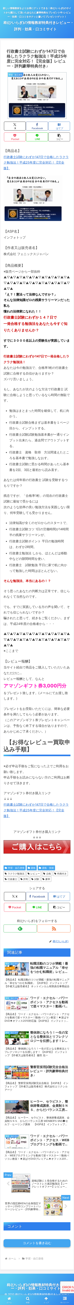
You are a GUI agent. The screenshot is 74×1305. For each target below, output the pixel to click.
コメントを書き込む (37, 1243)
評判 (25, 879)
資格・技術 (48, 867)
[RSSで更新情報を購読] (53, 928)
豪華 (47, 879)
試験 (36, 879)
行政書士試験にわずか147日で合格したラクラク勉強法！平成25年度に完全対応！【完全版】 (36, 162)
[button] (59, 136)
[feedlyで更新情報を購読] (20, 928)
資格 (33, 867)
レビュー (35, 873)
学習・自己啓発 (16, 867)
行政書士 (12, 879)
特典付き (62, 873)
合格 (48, 873)
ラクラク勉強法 (16, 873)
